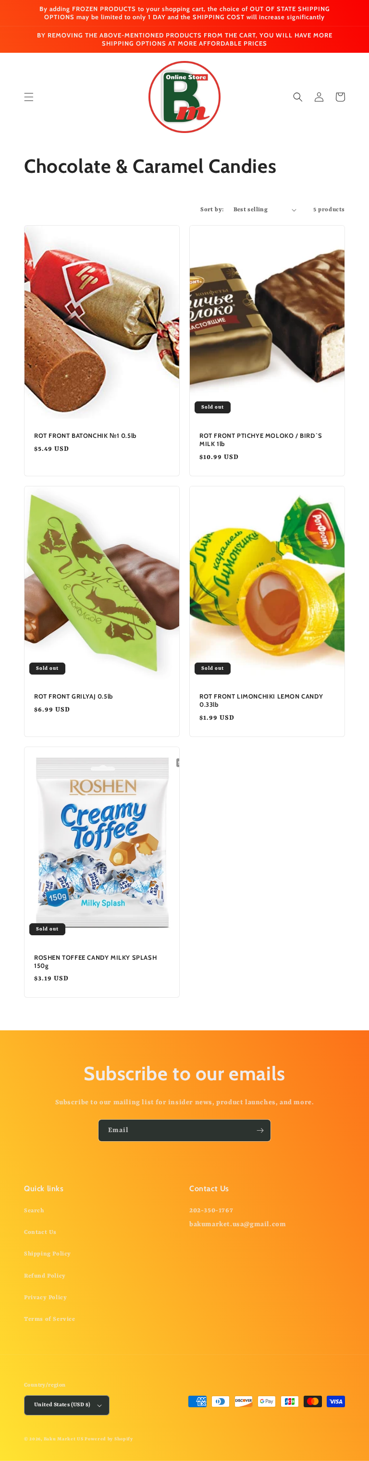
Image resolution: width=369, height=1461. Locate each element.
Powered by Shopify (109, 1439)
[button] (28, 97)
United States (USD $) (62, 1405)
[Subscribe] (260, 1130)
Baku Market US (64, 1439)
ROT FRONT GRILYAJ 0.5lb (73, 696)
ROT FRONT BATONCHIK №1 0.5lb (85, 435)
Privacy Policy (45, 1297)
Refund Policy (45, 1276)
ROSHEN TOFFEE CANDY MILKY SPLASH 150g (95, 961)
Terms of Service (49, 1319)
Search (34, 1210)
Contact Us (40, 1232)
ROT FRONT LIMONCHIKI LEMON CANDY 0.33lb (261, 700)
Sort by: (211, 209)
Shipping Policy (47, 1254)
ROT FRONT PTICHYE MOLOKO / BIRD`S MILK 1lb (260, 439)
